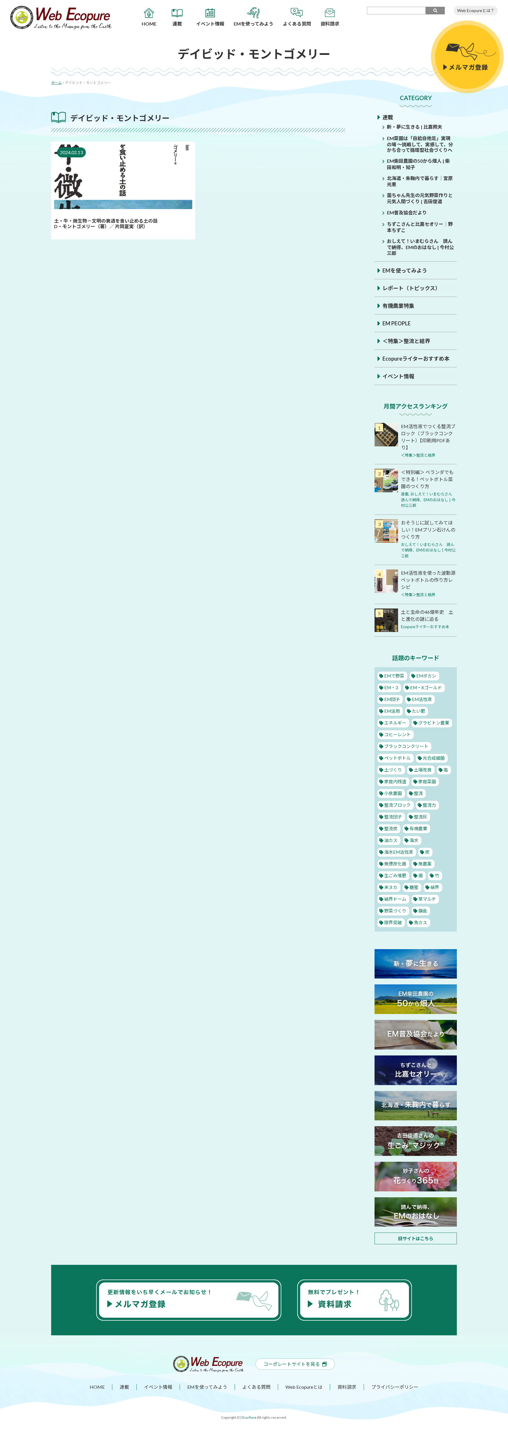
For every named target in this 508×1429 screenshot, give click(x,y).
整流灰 (420, 816)
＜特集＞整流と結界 (406, 341)
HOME (97, 1387)
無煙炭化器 (395, 863)
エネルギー (395, 722)
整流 (418, 793)
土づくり (393, 769)
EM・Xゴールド (426, 687)
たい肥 (418, 711)
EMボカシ (426, 675)
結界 (434, 887)
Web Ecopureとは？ (475, 10)
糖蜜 (414, 887)
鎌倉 (422, 910)
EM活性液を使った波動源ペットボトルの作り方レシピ (428, 580)
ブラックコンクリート (406, 746)
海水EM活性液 (398, 852)
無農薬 (425, 863)
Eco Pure (249, 1417)
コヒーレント (397, 734)
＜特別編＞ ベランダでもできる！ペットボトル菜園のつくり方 (427, 479)
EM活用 (392, 711)
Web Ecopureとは (303, 1387)
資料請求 (346, 1387)
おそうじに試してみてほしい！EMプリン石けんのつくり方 (428, 529)
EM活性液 (422, 699)
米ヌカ (390, 887)
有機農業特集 (398, 305)
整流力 (429, 805)
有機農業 (418, 828)
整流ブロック (397, 805)
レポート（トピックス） (411, 288)
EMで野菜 (394, 675)
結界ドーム (395, 899)
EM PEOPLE (396, 323)
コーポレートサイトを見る (291, 1364)
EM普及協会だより (407, 212)
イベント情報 (398, 376)
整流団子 (393, 816)
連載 (387, 117)
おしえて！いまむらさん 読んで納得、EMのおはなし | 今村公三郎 (420, 246)
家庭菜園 (427, 781)
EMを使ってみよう (404, 270)
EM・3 (391, 687)
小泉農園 (393, 793)
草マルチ (427, 899)
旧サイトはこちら (415, 1238)
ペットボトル (397, 758)
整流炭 (390, 828)
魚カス (420, 922)
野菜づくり (395, 910)
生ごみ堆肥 (395, 875)
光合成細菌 (434, 758)
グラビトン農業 (433, 722)
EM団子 (392, 699)
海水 (414, 840)
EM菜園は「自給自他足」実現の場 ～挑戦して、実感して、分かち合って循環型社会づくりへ (420, 144)
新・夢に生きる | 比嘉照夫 (414, 127)
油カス (390, 840)
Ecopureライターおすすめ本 (415, 358)
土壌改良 (423, 769)
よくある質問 (256, 1387)
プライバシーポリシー (394, 1387)
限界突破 (393, 922)
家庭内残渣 (395, 781)
